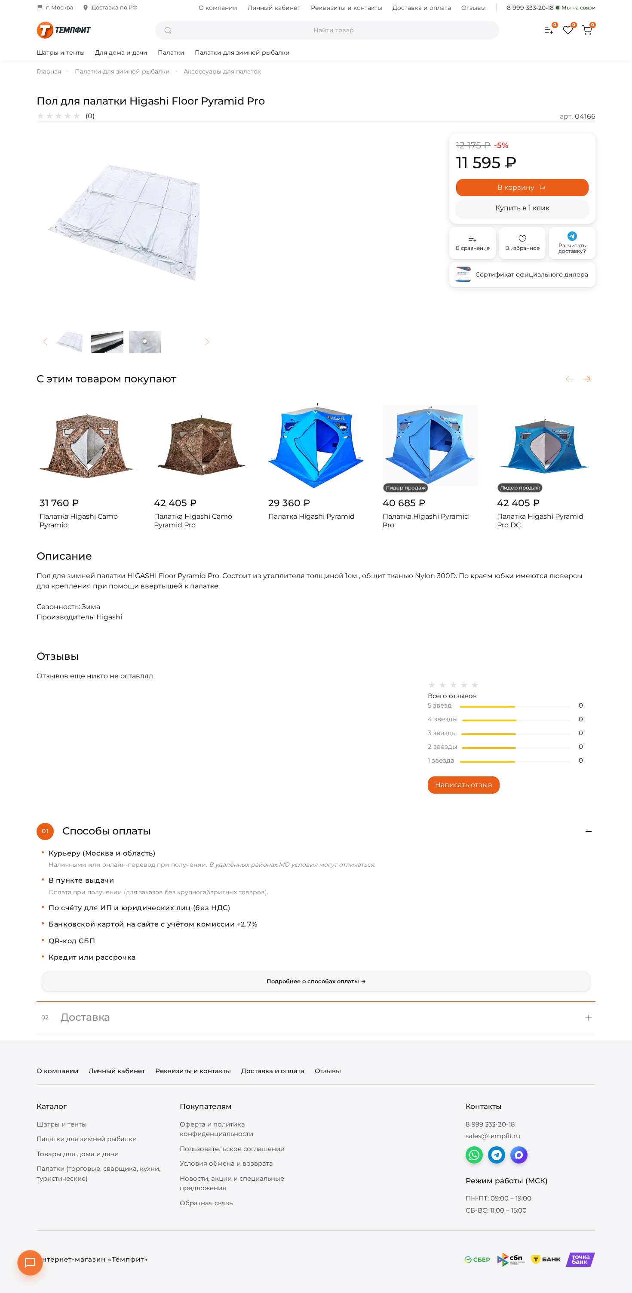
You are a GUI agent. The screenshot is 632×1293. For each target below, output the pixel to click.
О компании (218, 8)
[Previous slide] (50, 222)
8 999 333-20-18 (530, 8)
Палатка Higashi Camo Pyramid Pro (193, 520)
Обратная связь (206, 1203)
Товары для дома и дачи (78, 1154)
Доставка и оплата (422, 8)
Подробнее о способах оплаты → (316, 981)
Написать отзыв (463, 785)
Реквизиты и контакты (346, 8)
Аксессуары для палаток (222, 71)
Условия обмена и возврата (226, 1163)
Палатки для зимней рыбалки (242, 52)
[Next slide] (201, 222)
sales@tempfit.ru (493, 1136)
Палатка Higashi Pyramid (311, 516)
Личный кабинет (274, 8)
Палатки (171, 52)
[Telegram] (496, 1155)
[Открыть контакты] (30, 1263)
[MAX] (519, 1155)
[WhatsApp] (474, 1155)
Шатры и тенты (61, 52)
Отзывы (473, 8)
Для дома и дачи (121, 52)
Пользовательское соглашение (232, 1149)
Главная (49, 71)
